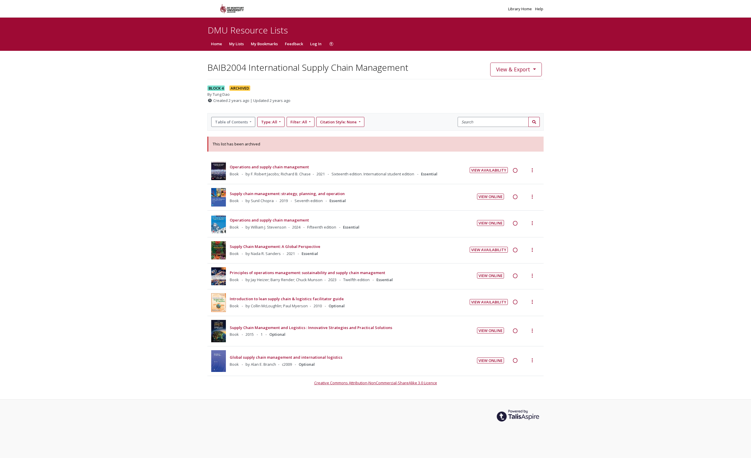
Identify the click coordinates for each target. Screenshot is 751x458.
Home (216, 43)
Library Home (520, 8)
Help (539, 8)
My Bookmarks (264, 43)
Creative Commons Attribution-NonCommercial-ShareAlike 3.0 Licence (375, 382)
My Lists (236, 43)
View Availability (488, 170)
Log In (316, 43)
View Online (490, 196)
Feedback (294, 43)
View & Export (513, 69)
